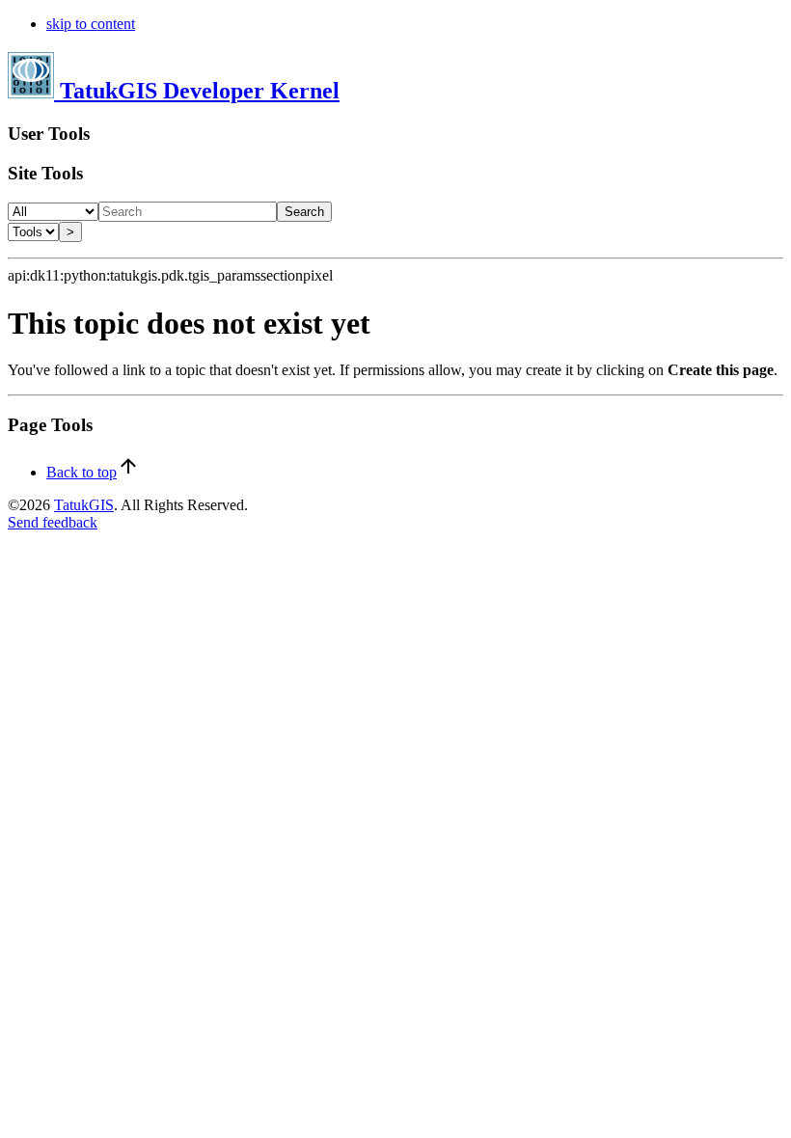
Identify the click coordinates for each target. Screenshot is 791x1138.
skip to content (90, 23)
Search (304, 211)
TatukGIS (84, 505)
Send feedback (52, 522)
